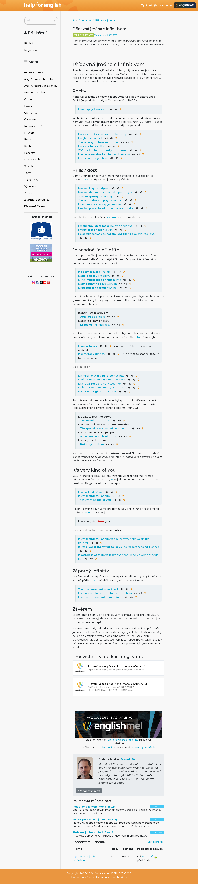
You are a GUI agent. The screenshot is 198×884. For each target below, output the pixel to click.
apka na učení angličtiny (123, 739)
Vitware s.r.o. (101, 873)
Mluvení (29, 132)
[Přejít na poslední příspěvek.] (155, 857)
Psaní (27, 139)
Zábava (28, 193)
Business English (34, 92)
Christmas (30, 119)
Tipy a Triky (31, 179)
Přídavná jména (105, 20)
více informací (103, 747)
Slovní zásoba (32, 159)
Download (30, 106)
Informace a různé (35, 126)
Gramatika (30, 112)
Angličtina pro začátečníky (40, 85)
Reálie (28, 146)
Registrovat (31, 50)
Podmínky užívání (82, 877)
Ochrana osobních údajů (111, 877)
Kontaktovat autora (90, 790)
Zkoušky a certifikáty (37, 199)
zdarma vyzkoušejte (143, 747)
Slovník (29, 166)
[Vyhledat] (54, 20)
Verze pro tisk (156, 841)
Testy (27, 172)
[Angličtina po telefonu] (41, 252)
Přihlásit (29, 43)
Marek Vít (129, 759)
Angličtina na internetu (38, 79)
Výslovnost (31, 186)
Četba (28, 99)
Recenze (29, 152)
